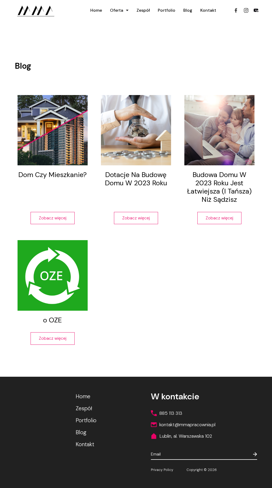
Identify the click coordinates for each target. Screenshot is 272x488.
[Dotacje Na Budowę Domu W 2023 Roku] (136, 130)
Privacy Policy (162, 470)
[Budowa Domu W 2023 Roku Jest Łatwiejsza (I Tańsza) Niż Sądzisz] (219, 130)
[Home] (35, 10)
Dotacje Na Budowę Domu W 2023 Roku (136, 178)
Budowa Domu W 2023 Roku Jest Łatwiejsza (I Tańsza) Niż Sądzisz (219, 187)
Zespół (143, 10)
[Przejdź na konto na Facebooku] (235, 10)
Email (156, 454)
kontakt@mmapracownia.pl (187, 425)
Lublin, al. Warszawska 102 (185, 436)
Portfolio (166, 10)
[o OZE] (53, 275)
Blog (187, 10)
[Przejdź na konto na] (246, 10)
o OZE (52, 320)
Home (96, 10)
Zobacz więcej (52, 218)
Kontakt (208, 10)
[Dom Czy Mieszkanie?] (53, 130)
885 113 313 (170, 413)
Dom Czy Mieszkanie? (52, 174)
